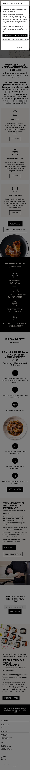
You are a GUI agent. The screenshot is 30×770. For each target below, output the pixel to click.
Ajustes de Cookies (21, 47)
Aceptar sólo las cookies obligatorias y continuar (15, 39)
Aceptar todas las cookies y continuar (15, 35)
